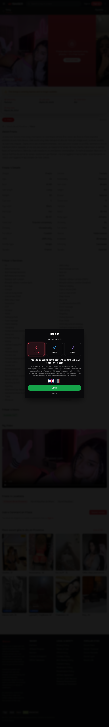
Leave (54, 394)
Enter (54, 388)
